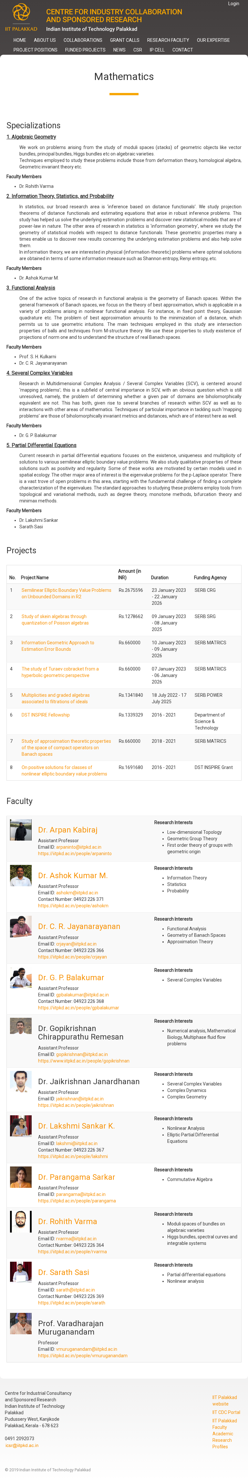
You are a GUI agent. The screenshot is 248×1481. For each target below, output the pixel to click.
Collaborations (83, 40)
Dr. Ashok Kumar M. (73, 875)
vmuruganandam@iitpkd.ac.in (86, 1349)
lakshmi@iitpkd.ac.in (77, 1143)
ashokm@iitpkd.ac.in (77, 892)
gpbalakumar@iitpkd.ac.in (82, 994)
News (119, 49)
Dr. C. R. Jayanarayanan (79, 926)
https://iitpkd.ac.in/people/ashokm (73, 905)
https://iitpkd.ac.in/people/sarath (71, 1302)
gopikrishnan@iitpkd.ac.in (82, 1054)
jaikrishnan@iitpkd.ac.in (80, 1098)
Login (233, 3)
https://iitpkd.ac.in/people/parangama (77, 1200)
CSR (137, 49)
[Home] (99, 18)
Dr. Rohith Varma (67, 1221)
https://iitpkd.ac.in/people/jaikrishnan (76, 1105)
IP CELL (157, 49)
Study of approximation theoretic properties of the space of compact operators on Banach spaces (66, 748)
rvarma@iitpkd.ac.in (76, 1238)
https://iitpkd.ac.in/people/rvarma (72, 1251)
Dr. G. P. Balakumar (71, 977)
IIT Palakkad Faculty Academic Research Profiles (224, 1433)
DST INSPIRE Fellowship (46, 715)
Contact (182, 49)
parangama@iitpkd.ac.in (81, 1194)
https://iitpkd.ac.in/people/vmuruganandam (83, 1355)
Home (20, 40)
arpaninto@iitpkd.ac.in (78, 847)
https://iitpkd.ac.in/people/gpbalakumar (78, 1007)
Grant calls (125, 40)
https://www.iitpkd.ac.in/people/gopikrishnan (83, 1060)
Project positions (35, 49)
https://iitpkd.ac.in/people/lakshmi (73, 1156)
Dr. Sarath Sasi (63, 1272)
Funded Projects (85, 49)
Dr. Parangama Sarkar (76, 1177)
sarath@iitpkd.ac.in (75, 1289)
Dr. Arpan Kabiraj (68, 829)
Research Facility (168, 40)
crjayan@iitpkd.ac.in (76, 944)
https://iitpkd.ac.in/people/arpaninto (75, 853)
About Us (45, 40)
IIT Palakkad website (224, 1400)
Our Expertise (213, 40)
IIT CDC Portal (226, 1412)
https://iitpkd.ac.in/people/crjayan (72, 956)
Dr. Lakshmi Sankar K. (76, 1126)
